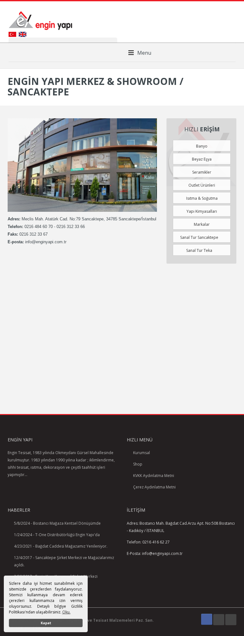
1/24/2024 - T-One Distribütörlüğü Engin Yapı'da (57, 534)
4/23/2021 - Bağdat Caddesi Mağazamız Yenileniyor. (60, 546)
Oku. (66, 612)
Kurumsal (141, 452)
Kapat (46, 622)
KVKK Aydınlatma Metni (153, 475)
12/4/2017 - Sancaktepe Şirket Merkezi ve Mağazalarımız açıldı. (64, 561)
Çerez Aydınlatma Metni (154, 487)
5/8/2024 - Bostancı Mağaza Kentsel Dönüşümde (57, 523)
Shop (137, 464)
